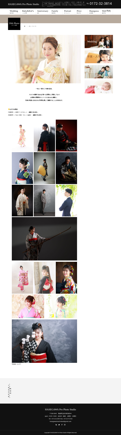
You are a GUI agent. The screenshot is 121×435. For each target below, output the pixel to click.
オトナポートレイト (9, 391)
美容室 (10, 391)
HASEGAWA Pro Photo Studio (23, 4)
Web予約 (106, 12)
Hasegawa (94, 12)
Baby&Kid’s (28, 12)
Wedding (14, 12)
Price (79, 12)
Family (55, 12)
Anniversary (42, 12)
